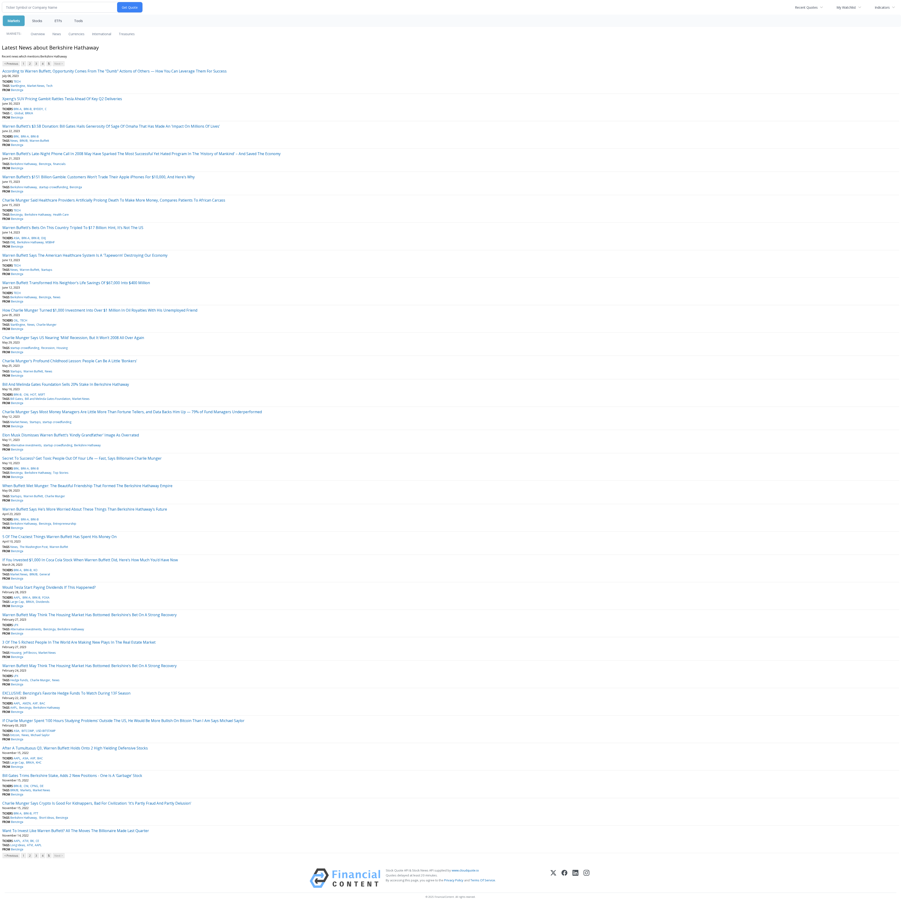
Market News (35, 86)
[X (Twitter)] (553, 878)
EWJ (12, 242)
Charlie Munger (46, 325)
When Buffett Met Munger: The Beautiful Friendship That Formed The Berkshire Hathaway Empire (87, 485)
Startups (46, 270)
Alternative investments (25, 445)
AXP (35, 703)
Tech (49, 86)
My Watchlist (846, 7)
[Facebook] (564, 878)
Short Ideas (46, 818)
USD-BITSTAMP (46, 731)
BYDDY (38, 109)
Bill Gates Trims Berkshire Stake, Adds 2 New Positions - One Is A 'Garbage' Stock (72, 775)
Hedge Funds (19, 680)
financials (59, 164)
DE (41, 786)
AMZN (27, 703)
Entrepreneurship (64, 524)
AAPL (17, 598)
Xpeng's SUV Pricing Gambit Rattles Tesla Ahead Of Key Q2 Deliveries (62, 98)
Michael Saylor (40, 735)
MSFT (41, 395)
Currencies (76, 34)
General (44, 574)
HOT (33, 395)
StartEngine (17, 86)
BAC (42, 703)
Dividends (42, 602)
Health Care (61, 215)
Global (18, 113)
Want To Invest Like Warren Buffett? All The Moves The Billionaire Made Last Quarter (75, 830)
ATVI (25, 841)
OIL (16, 320)
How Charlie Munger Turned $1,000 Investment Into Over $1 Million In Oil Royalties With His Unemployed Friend (99, 310)
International (101, 34)
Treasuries (127, 34)
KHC (39, 763)
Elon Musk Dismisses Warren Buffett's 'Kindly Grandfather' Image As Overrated (70, 435)
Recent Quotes (806, 7)
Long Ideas (17, 845)
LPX (16, 625)
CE (37, 841)
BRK (16, 136)
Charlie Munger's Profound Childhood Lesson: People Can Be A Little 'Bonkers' (69, 360)
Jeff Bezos (30, 653)
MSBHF (50, 242)
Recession (48, 348)
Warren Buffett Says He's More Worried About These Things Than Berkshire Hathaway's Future (84, 509)
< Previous (11, 64)
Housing (62, 348)
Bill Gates (16, 399)
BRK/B (24, 141)
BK (32, 841)
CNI (26, 395)
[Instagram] (586, 878)
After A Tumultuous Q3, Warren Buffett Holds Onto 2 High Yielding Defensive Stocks (75, 748)
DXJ (43, 238)
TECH (17, 82)
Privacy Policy (453, 880)
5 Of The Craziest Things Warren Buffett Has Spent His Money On (59, 536)
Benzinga (17, 90)
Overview (38, 34)
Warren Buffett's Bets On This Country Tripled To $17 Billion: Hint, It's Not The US (72, 227)
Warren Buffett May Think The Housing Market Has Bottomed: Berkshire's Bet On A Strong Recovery (89, 614)
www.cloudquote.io (465, 870)
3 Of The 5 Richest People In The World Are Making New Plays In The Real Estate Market (79, 642)
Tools (78, 21)
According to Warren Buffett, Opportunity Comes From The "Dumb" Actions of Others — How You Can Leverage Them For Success (114, 71)
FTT (36, 813)
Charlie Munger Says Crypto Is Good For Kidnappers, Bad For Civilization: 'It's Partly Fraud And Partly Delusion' (96, 803)
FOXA (46, 598)
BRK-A (18, 109)
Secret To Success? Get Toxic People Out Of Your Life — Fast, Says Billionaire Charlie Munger (82, 458)
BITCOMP (28, 731)
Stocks (37, 21)
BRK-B (28, 109)
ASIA (16, 238)
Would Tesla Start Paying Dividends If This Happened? (49, 587)
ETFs (58, 21)
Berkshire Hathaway (23, 164)
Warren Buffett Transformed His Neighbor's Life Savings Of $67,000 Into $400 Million (76, 282)
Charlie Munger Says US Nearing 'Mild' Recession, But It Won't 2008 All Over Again (73, 337)
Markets (14, 21)
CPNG (34, 786)
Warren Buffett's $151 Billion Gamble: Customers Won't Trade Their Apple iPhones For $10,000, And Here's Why (98, 177)
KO (36, 570)
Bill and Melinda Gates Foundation (47, 399)
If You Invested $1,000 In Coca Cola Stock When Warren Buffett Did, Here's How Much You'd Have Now (90, 559)
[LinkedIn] (575, 878)
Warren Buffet (59, 547)
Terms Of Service (482, 880)
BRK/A (29, 113)
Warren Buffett (39, 141)
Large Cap (17, 602)
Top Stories (60, 473)
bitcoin (14, 735)
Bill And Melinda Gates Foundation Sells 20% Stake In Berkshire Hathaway (65, 384)
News (56, 34)
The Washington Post (34, 547)
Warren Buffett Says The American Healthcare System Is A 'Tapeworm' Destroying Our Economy (85, 255)
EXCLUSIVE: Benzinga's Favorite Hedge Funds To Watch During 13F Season (66, 693)
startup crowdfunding (53, 187)
